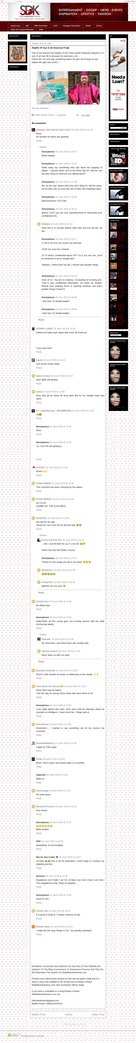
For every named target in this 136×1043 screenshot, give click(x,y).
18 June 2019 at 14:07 (70, 857)
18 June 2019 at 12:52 (60, 705)
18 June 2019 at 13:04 (54, 759)
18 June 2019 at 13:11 (66, 558)
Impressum (15, 26)
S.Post (99, 26)
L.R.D (55, 26)
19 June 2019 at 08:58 (66, 297)
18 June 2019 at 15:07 (66, 163)
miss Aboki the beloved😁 (50, 686)
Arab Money (42, 724)
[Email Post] (77, 115)
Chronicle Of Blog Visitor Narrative (121, 246)
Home (68, 1014)
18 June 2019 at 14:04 (52, 841)
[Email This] (82, 115)
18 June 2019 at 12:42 (57, 467)
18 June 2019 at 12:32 (82, 129)
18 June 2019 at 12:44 (63, 483)
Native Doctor (43, 376)
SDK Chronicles (41, 26)
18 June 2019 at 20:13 (66, 209)
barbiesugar (42, 790)
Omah (39, 759)
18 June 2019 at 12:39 (83, 410)
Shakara (46, 224)
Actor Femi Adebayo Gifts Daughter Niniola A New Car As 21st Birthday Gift (118, 276)
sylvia (39, 391)
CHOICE (40, 467)
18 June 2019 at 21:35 (69, 651)
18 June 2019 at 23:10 (62, 926)
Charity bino (42, 601)
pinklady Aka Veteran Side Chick (53, 129)
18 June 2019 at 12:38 (54, 391)
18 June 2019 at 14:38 (64, 570)
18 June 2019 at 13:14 (57, 775)
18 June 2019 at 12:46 (58, 518)
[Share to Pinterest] (89, 115)
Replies (43, 147)
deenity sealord (50, 651)
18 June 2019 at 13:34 (62, 639)
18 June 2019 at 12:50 (60, 617)
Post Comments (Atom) (74, 1024)
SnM (41, 29)
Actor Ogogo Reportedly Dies (121, 224)
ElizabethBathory (45, 743)
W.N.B (88, 26)
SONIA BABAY (43, 483)
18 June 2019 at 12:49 (61, 601)
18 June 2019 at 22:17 (66, 239)
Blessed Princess (45, 806)
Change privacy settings (32, 1036)
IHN (27, 26)
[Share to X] (85, 115)
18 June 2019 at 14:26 (56, 876)
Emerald (46, 639)
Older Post (98, 1014)
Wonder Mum (43, 926)
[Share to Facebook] (87, 115)
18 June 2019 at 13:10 (73, 540)
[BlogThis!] (84, 115)
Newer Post (39, 1014)
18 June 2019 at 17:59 (66, 182)
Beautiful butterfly (45, 670)
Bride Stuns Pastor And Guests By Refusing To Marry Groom (122, 257)
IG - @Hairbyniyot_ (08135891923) (53, 410)
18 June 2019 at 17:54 (60, 895)
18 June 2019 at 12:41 (60, 442)
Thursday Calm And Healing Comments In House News (122, 266)
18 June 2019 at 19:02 (59, 911)
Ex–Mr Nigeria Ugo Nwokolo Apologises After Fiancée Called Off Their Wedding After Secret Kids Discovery (118, 236)
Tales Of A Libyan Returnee (22, 29)
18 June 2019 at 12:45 (63, 499)
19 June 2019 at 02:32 (66, 276)
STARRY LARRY (44, 328)
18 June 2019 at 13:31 (66, 806)
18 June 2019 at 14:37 (66, 151)
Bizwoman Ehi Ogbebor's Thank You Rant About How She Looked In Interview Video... (118, 287)
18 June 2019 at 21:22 (62, 224)
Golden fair (42, 911)
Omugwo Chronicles (71, 26)
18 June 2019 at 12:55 (60, 724)
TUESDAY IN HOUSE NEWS (122, 296)
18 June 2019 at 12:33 (64, 328)
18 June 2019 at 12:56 (66, 743)
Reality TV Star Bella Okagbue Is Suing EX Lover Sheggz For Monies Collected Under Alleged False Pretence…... (118, 320)
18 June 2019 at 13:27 (60, 790)
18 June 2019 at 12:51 (75, 686)
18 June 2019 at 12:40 (60, 426)
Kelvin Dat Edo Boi (52, 540)
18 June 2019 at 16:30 (64, 582)
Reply (39, 140)
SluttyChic (41, 518)
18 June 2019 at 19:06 (66, 197)
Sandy (39, 360)
